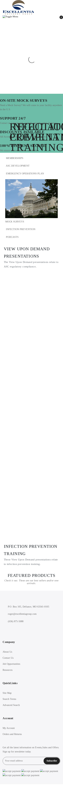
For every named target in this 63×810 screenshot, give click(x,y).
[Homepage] (31, 797)
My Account (9, 728)
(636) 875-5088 (15, 621)
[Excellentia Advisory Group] (31, 7)
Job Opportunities (11, 664)
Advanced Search (11, 705)
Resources (7, 670)
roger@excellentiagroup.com (22, 614)
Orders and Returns (12, 734)
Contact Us (8, 658)
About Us (7, 652)
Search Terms (9, 699)
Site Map (7, 693)
